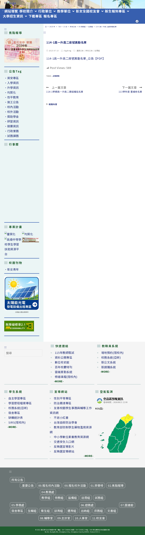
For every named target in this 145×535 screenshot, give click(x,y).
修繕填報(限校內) (66, 377)
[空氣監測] (117, 424)
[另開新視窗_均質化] (30, 234)
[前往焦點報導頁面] (22, 50)
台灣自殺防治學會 (65, 422)
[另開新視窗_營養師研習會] (30, 239)
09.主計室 (63, 518)
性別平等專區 (62, 398)
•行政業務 (11, 131)
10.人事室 (81, 518)
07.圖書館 (127, 505)
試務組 (99, 498)
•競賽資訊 (11, 126)
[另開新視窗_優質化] (13, 234)
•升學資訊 (11, 88)
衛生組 (45, 511)
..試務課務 (56, 76)
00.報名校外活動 (75, 485)
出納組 (85, 511)
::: (5, 3)
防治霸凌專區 (62, 403)
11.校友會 (98, 518)
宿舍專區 (14, 413)
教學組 (45, 498)
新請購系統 (108, 367)
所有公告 (89, 50)
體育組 (72, 511)
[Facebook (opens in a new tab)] (137, 21)
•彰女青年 (11, 269)
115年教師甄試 (64, 353)
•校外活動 (11, 112)
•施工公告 (11, 102)
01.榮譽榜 (97, 485)
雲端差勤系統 (63, 372)
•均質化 (10, 92)
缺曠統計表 (15, 417)
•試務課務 (11, 136)
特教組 (59, 498)
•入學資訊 (11, 83)
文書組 (111, 511)
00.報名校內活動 (49, 485)
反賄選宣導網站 (64, 451)
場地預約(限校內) (112, 353)
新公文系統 (108, 362)
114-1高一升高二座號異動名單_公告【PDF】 (75, 58)
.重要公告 (80, 50)
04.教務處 (47, 492)
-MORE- (57, 381)
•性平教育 (11, 97)
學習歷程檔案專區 (20, 403)
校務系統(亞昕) (111, 357)
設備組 (72, 498)
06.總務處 (87, 505)
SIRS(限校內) (17, 422)
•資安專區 (11, 78)
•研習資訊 (11, 121)
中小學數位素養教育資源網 (71, 437)
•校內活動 (11, 107)
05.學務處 (17, 505)
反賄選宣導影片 (64, 446)
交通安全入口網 (64, 442)
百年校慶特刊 (63, 367)
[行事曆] (21, 184)
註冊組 (97, 50)
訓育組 (58, 511)
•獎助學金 (11, 116)
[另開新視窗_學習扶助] (13, 246)
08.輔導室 (46, 518)
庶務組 (98, 511)
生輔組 (32, 511)
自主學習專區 (17, 398)
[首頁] (46, 27)
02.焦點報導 (116, 485)
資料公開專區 (63, 357)
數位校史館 (62, 362)
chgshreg (67, 50)
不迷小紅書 (61, 417)
